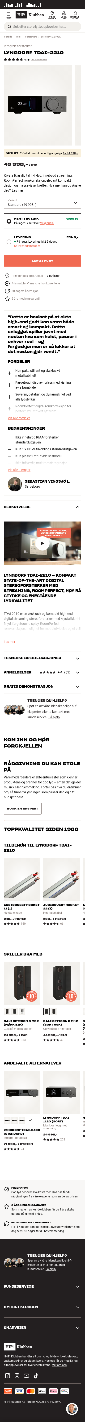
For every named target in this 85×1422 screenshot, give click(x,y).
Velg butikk (47, 223)
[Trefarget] (7, 994)
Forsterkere (31, 36)
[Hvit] (22, 994)
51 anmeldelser (39, 59)
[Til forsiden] (30, 15)
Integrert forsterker (18, 46)
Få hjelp (54, 717)
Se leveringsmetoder (27, 246)
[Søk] (9, 26)
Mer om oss (59, 1348)
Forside (8, 36)
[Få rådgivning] (72, 1409)
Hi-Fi (18, 36)
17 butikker (52, 276)
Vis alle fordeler (19, 418)
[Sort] (14, 994)
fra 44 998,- (70, 153)
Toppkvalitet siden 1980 (41, 788)
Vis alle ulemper (19, 470)
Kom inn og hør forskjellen (27, 743)
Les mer (76, 4)
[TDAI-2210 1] (38, 105)
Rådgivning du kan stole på (42, 767)
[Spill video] (42, 543)
